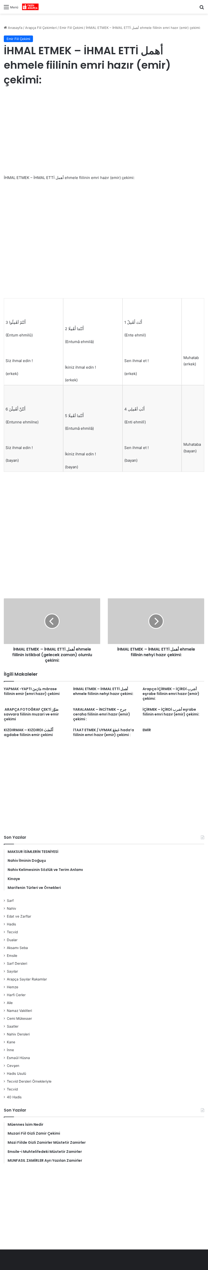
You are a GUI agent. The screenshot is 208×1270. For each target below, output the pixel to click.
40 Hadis (14, 1097)
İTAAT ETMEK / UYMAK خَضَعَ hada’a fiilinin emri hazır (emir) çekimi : (103, 732)
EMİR (147, 729)
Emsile (12, 956)
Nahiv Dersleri (18, 1034)
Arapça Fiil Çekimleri (41, 28)
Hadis (11, 924)
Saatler (13, 1026)
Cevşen (13, 1066)
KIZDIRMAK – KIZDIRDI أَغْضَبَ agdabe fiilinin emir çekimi (28, 732)
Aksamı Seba (17, 948)
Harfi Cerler (16, 995)
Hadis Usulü (16, 1073)
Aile (10, 1003)
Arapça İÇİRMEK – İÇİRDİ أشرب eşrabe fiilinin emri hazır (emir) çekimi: (171, 693)
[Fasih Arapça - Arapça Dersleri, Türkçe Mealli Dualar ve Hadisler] (30, 7)
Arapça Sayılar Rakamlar (27, 979)
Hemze (12, 987)
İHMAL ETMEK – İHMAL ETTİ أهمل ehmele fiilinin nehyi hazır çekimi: (103, 691)
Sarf (10, 901)
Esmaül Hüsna (18, 1058)
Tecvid (12, 932)
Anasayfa (14, 28)
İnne (10, 1050)
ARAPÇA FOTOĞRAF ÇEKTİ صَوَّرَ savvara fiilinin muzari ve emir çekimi (31, 714)
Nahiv (11, 908)
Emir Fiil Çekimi (71, 28)
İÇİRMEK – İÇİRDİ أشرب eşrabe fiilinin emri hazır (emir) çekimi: (171, 712)
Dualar (12, 940)
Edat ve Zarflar (19, 916)
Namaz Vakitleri (19, 1011)
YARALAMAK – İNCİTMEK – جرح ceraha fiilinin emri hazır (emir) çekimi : (101, 714)
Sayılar (12, 971)
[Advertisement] (104, 131)
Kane (11, 1042)
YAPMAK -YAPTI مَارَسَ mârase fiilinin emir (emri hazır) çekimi (32, 691)
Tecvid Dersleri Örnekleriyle (29, 1081)
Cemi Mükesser (19, 1018)
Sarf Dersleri (17, 963)
